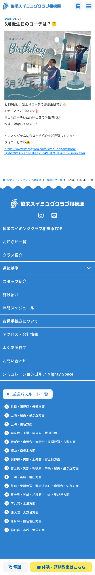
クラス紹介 (13, 255)
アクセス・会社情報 (20, 334)
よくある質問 (15, 347)
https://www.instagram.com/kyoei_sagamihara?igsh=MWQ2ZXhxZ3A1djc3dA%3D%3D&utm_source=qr (44, 151)
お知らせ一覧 (54, 180)
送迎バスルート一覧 (30, 394)
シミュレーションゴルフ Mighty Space (38, 374)
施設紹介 (11, 294)
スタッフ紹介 (15, 281)
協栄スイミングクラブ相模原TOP (32, 228)
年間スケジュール (18, 308)
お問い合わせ (15, 360)
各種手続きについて (20, 321)
